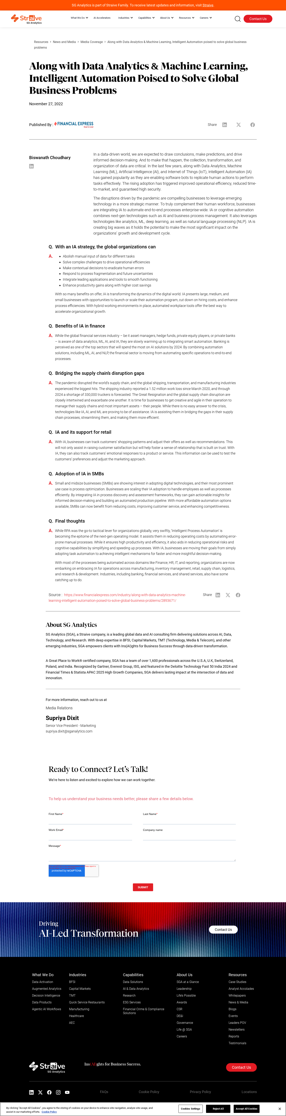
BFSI (72, 982)
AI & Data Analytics (136, 989)
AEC (72, 1023)
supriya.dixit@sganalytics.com (69, 731)
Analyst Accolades (241, 989)
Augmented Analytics (46, 989)
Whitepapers (237, 995)
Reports (234, 1036)
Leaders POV (237, 1023)
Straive (208, 5)
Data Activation (42, 982)
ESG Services (132, 1002)
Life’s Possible (186, 995)
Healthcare (76, 1016)
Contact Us (258, 19)
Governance (185, 1023)
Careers (182, 1036)
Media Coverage (92, 42)
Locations (249, 1092)
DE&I (180, 1016)
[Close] (279, 1109)
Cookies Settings (190, 1108)
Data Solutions (133, 982)
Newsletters (237, 1029)
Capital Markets (80, 989)
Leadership (184, 989)
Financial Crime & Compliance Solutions (143, 1011)
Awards (182, 1002)
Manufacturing (79, 1009)
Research (129, 995)
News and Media (64, 42)
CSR (179, 1009)
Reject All (218, 1108)
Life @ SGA (184, 1029)
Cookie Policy (149, 1092)
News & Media (238, 1002)
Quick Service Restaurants (87, 1002)
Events (233, 1016)
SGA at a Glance (188, 982)
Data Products (42, 1002)
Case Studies (237, 982)
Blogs (232, 1009)
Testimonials (237, 1043)
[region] (143, 1109)
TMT (72, 995)
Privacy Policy (200, 1092)
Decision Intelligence (46, 995)
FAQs (104, 1092)
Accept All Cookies (246, 1108)
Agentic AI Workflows (46, 1009)
